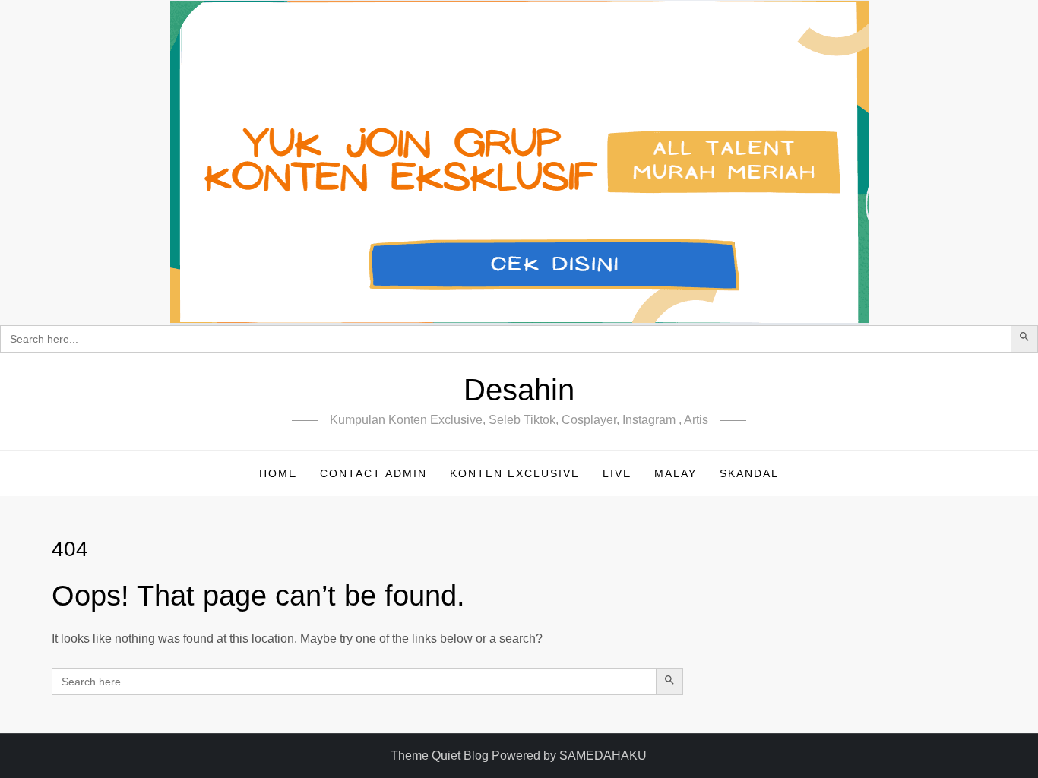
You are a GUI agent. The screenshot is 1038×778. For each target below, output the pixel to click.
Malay (675, 473)
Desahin (519, 389)
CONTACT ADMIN (373, 473)
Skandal (749, 473)
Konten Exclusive (515, 473)
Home (278, 473)
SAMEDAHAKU (603, 755)
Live (617, 473)
